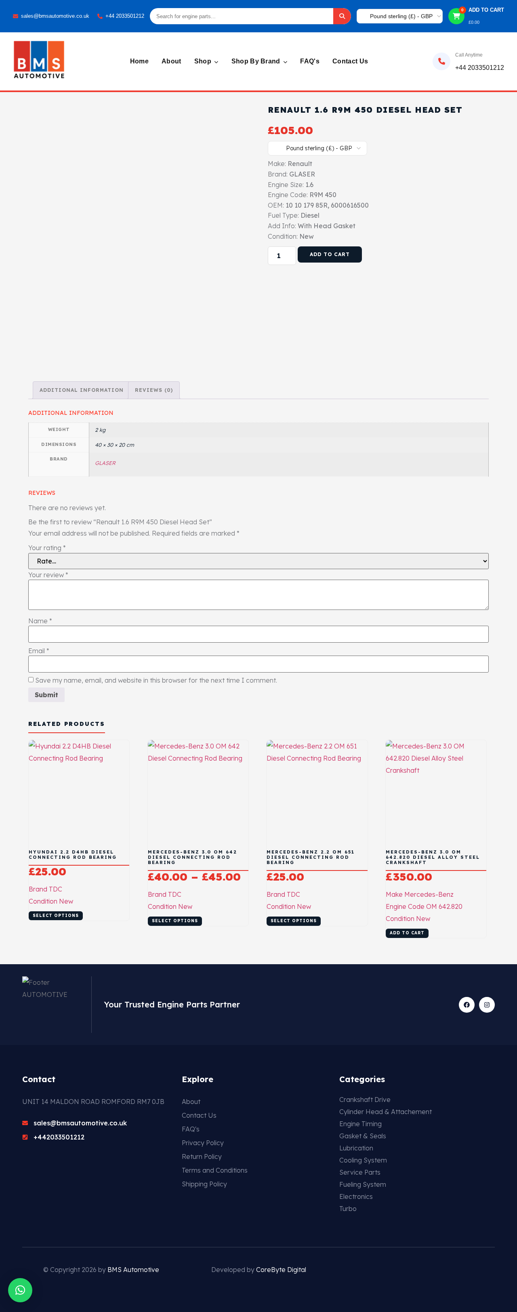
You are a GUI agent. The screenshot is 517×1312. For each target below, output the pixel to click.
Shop (203, 61)
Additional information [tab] (82, 390)
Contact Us (350, 61)
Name (40, 621)
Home (139, 61)
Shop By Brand (256, 61)
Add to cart (330, 254)
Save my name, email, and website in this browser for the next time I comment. (156, 680)
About (171, 61)
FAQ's (309, 61)
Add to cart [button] (407, 933)
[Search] (342, 16)
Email (38, 651)
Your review (48, 575)
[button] (20, 1290)
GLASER (105, 463)
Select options (56, 915)
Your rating (47, 548)
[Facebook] (467, 1005)
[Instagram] (487, 1005)
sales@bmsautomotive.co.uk (55, 16)
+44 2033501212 (124, 16)
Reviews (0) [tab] (154, 390)
